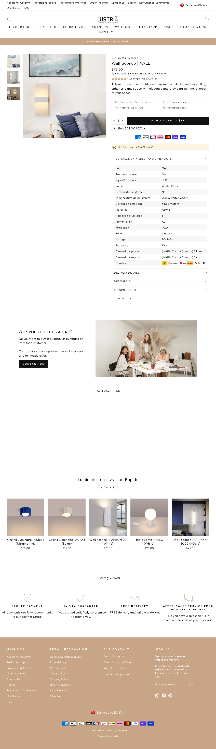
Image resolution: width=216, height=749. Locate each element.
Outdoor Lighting (193, 27)
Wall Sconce (129, 57)
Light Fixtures (20, 27)
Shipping (133, 73)
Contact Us (122, 298)
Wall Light (123, 27)
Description (123, 281)
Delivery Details (127, 272)
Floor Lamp (148, 27)
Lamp (167, 27)
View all (108, 487)
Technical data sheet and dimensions (143, 158)
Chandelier (47, 27)
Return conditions (128, 289)
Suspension (99, 27)
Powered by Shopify (108, 736)
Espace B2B (106, 32)
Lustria (116, 57)
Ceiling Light (73, 27)
